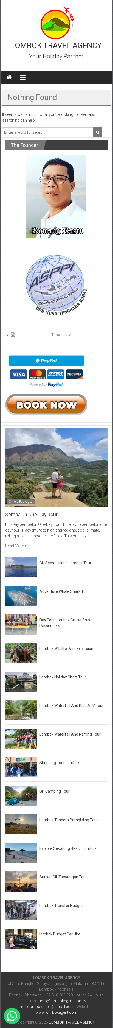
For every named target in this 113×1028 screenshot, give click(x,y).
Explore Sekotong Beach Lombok (68, 848)
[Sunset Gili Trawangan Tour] (21, 881)
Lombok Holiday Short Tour (62, 677)
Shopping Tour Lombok (59, 763)
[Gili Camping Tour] (21, 795)
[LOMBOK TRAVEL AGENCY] (9, 77)
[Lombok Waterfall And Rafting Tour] (21, 738)
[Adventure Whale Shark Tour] (21, 595)
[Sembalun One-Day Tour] (56, 467)
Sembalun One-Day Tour (31, 514)
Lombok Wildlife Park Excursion (66, 648)
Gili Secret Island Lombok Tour (65, 563)
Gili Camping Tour (54, 791)
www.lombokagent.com (56, 1012)
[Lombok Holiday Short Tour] (21, 681)
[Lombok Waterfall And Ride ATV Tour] (21, 710)
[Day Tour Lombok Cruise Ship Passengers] (21, 624)
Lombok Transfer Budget (61, 905)
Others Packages (21, 502)
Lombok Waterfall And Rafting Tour (70, 734)
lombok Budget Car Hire (59, 934)
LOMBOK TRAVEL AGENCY (56, 45)
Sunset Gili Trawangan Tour (63, 877)
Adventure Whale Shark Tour (64, 591)
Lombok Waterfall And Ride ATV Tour (71, 705)
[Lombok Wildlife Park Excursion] (21, 652)
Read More (15, 546)
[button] (12, 1016)
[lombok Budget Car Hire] (21, 938)
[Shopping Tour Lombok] (21, 767)
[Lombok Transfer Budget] (21, 909)
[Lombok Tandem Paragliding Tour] (21, 824)
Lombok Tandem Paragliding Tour (68, 820)
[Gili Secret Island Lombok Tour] (21, 567)
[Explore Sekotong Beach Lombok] (21, 852)
